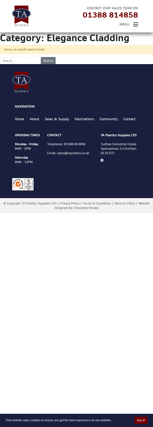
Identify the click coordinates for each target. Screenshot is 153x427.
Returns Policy (125, 203)
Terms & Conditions (97, 203)
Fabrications (84, 119)
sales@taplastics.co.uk (73, 153)
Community (109, 119)
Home (19, 119)
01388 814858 (110, 15)
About (34, 119)
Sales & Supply (57, 119)
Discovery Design (86, 208)
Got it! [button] (141, 420)
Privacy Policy (69, 203)
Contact (129, 119)
